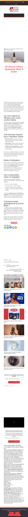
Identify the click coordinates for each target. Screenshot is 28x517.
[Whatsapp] (5, 227)
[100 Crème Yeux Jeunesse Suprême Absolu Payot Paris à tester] (14, 366)
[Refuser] (26, 512)
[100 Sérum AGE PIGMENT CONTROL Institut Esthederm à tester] (14, 350)
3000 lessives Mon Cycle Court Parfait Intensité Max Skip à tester (12, 306)
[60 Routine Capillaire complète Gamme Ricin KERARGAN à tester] (14, 335)
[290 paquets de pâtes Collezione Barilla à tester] (14, 319)
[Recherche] (23, 2)
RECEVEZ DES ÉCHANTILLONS (14, 431)
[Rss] (11, 4)
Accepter (12, 512)
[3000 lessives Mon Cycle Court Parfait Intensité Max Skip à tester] (14, 303)
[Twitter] (14, 4)
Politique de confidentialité (14, 515)
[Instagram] (10, 227)
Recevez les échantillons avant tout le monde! (14, 375)
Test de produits (12, 48)
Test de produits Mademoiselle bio (11, 261)
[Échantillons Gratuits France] (14, 10)
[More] (16, 227)
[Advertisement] (14, 34)
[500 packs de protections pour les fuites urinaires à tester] (14, 287)
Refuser (17, 512)
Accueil (6, 48)
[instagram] (16, 4)
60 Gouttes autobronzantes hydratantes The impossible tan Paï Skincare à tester (13, 270)
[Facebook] (13, 4)
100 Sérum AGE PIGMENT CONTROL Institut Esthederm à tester (12, 353)
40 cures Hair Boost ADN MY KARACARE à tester (13, 265)
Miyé (19, 104)
